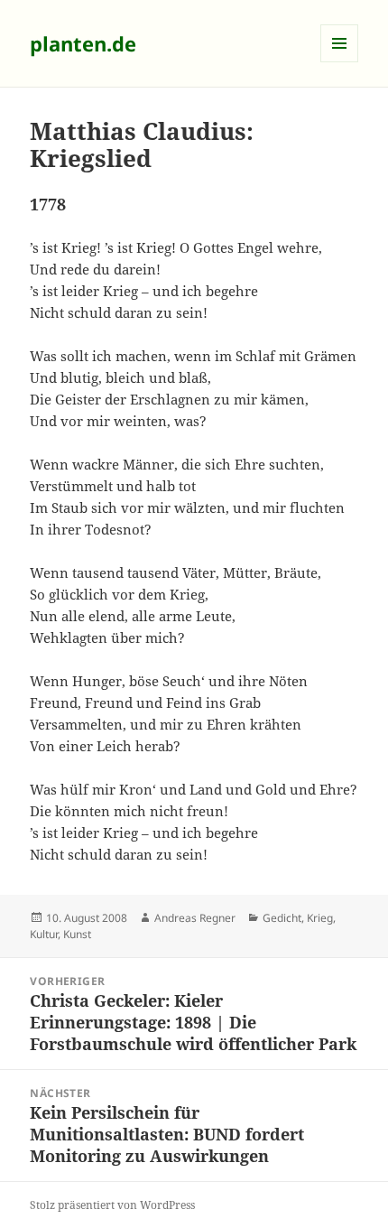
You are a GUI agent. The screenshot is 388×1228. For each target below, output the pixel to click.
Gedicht (282, 918)
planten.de (83, 43)
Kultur (44, 934)
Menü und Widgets (339, 61)
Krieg (320, 918)
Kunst (77, 934)
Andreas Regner (195, 918)
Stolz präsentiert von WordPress (112, 1205)
